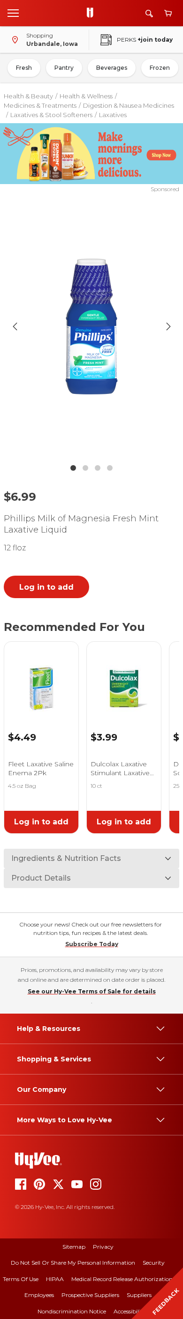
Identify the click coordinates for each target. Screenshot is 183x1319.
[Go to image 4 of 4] (110, 468)
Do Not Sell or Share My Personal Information (73, 1262)
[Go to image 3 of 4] (98, 468)
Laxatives (113, 115)
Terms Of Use (20, 1278)
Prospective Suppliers (90, 1294)
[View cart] (167, 13)
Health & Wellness (86, 96)
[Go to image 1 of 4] (73, 468)
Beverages (111, 67)
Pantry (64, 67)
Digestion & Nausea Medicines (128, 105)
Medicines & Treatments (40, 105)
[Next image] (168, 326)
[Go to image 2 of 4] (85, 468)
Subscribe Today (91, 944)
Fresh (24, 67)
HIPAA (55, 1278)
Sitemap (73, 1246)
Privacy (103, 1246)
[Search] (149, 13)
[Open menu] (13, 12)
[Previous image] (15, 326)
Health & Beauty (28, 96)
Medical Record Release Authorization (122, 1278)
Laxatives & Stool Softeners (51, 115)
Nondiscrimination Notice (72, 1311)
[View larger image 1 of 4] (92, 326)
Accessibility (130, 1311)
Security (154, 1262)
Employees (39, 1294)
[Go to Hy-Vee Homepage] (92, 13)
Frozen (160, 67)
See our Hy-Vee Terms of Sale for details (92, 991)
